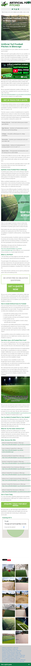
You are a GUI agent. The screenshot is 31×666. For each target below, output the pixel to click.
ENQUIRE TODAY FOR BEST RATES (15, 505)
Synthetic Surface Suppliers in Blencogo (11, 653)
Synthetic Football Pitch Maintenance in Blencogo (14, 659)
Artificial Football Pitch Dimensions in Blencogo (13, 661)
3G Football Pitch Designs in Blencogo (11, 658)
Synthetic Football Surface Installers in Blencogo (13, 655)
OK (24, 527)
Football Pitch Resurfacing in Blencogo (11, 652)
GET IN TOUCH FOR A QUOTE (15, 100)
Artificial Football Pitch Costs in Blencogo (11, 650)
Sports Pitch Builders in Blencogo (10, 649)
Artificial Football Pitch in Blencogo (10, 647)
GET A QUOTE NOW (15, 287)
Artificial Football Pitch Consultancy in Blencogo (13, 656)
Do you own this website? (10, 527)
